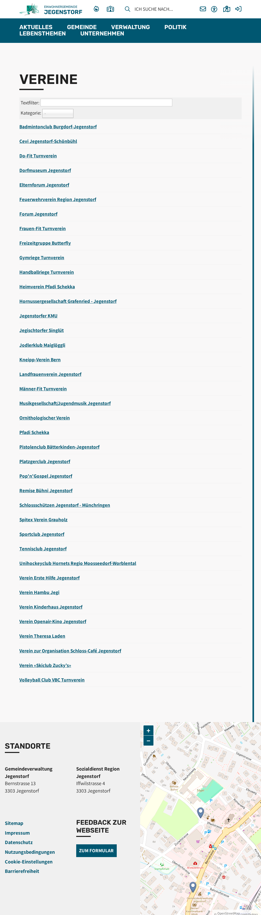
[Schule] (112, 9)
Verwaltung (130, 27)
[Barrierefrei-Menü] (214, 9)
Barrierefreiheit (22, 871)
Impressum (17, 833)
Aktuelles (36, 27)
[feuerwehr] (97, 9)
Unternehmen (102, 34)
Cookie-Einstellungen (29, 861)
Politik (175, 27)
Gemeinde (82, 27)
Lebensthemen (42, 34)
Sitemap (14, 823)
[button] (203, 9)
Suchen (127, 10)
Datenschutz (19, 842)
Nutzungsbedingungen (30, 852)
